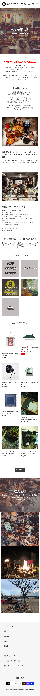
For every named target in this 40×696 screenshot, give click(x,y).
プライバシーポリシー (11, 656)
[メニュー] (37, 4)
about (5, 641)
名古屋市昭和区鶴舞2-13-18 (10, 228)
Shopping (6, 636)
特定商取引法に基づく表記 (12, 661)
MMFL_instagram (7, 230)
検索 (5, 631)
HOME (6, 646)
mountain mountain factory (17, 689)
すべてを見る (20, 469)
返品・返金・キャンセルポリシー (14, 666)
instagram (7, 651)
